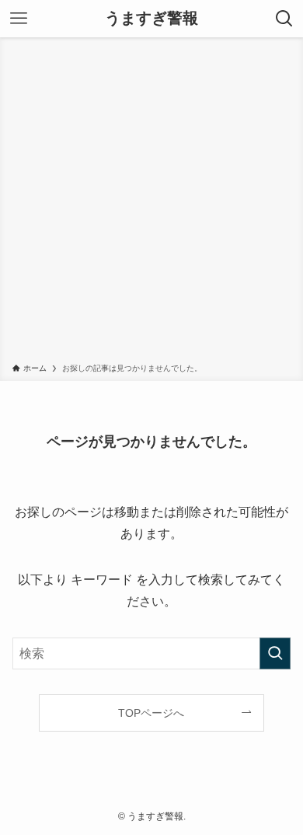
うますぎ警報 (151, 18)
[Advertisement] (151, 203)
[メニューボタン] (18, 18)
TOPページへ (151, 713)
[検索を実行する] (275, 653)
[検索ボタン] (284, 18)
